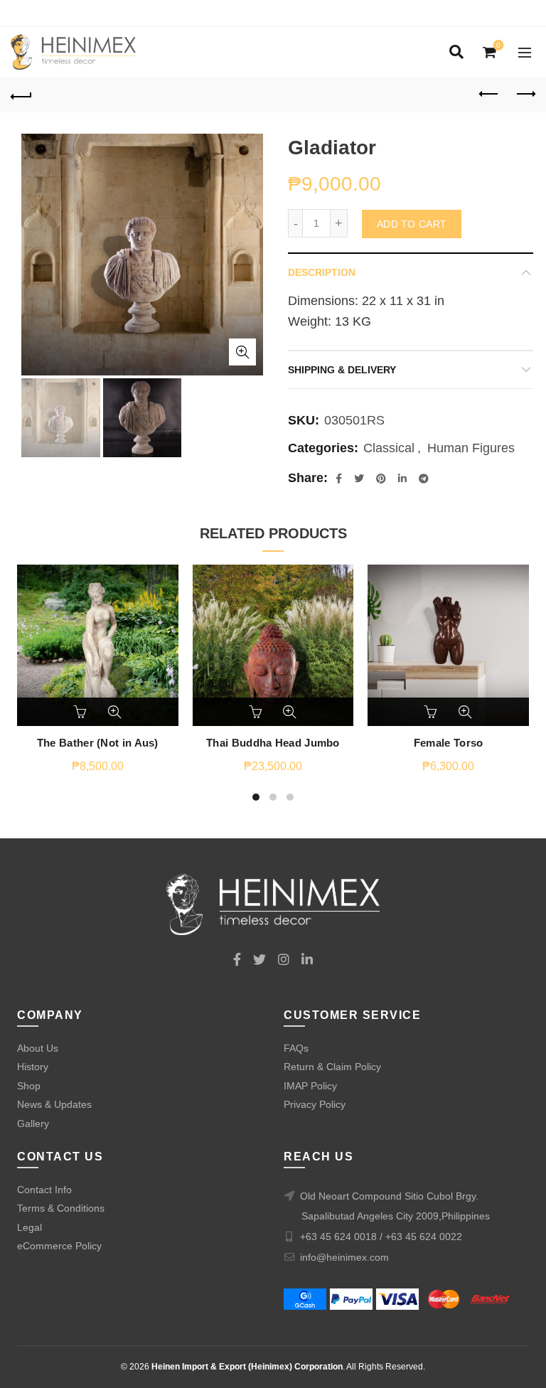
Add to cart (411, 224)
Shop (29, 1085)
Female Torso (448, 743)
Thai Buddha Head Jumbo (273, 743)
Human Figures (471, 448)
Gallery (33, 1123)
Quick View (114, 712)
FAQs (296, 1048)
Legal (29, 1227)
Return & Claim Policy (332, 1066)
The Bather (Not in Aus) (98, 743)
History (32, 1066)
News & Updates (54, 1104)
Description (321, 272)
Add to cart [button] (81, 712)
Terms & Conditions (61, 1208)
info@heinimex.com (344, 1257)
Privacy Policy (315, 1104)
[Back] (21, 94)
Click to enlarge (242, 351)
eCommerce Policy (59, 1245)
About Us (37, 1048)
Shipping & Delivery (342, 369)
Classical (388, 448)
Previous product (489, 94)
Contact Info (44, 1189)
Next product (524, 94)
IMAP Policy (310, 1085)
